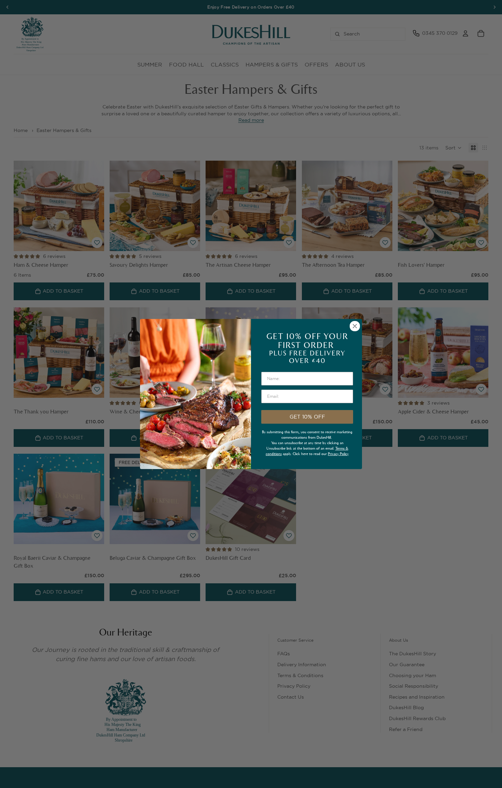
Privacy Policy (338, 454)
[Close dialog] (354, 326)
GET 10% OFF (307, 416)
